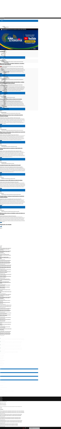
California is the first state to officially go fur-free (5, 306)
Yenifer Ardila (2, 177)
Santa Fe (5, 97)
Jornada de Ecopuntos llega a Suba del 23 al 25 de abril (10, 165)
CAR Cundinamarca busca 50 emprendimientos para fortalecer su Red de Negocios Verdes (5, 262)
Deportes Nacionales (6, 77)
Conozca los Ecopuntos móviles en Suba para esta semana (11, 99)
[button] (30, 16)
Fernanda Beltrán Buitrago (3, 78)
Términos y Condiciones (6, 62)
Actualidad (1, 66)
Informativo (4, 26)
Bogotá (4, 73)
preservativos (1, 85)
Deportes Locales (6, 76)
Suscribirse (1, 398)
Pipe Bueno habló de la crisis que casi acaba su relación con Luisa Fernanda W (5, 315)
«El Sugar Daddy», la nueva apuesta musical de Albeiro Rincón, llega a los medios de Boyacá (5, 333)
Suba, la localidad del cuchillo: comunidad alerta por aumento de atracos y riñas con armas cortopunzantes (5, 252)
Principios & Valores (4, 60)
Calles (13, 66)
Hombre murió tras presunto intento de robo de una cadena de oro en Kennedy (5, 272)
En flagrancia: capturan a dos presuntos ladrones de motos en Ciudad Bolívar (5, 276)
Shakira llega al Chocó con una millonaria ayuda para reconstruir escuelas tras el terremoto (5, 310)
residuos (15, 66)
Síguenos (1, 399)
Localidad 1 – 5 (4, 95)
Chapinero (5, 50)
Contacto (4, 107)
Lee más (1, 73)
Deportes (4, 75)
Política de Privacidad (6, 108)
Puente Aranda (5, 91)
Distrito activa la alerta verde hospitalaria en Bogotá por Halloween (5, 287)
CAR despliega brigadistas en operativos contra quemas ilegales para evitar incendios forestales (5, 267)
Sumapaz (5, 94)
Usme (4, 52)
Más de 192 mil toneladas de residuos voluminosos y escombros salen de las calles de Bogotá (5, 258)
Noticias (5, 66)
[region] (30, 9)
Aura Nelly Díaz (2, 210)
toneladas (17, 66)
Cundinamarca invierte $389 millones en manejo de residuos (11, 180)
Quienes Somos (3, 58)
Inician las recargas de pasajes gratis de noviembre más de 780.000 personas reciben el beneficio (5, 282)
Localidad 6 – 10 (4, 53)
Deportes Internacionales (6, 78)
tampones (6, 85)
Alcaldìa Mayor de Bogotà (9, 66)
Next (1, 226)
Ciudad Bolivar (5, 93)
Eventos (5, 81)
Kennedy (5, 55)
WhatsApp (1, 400)
